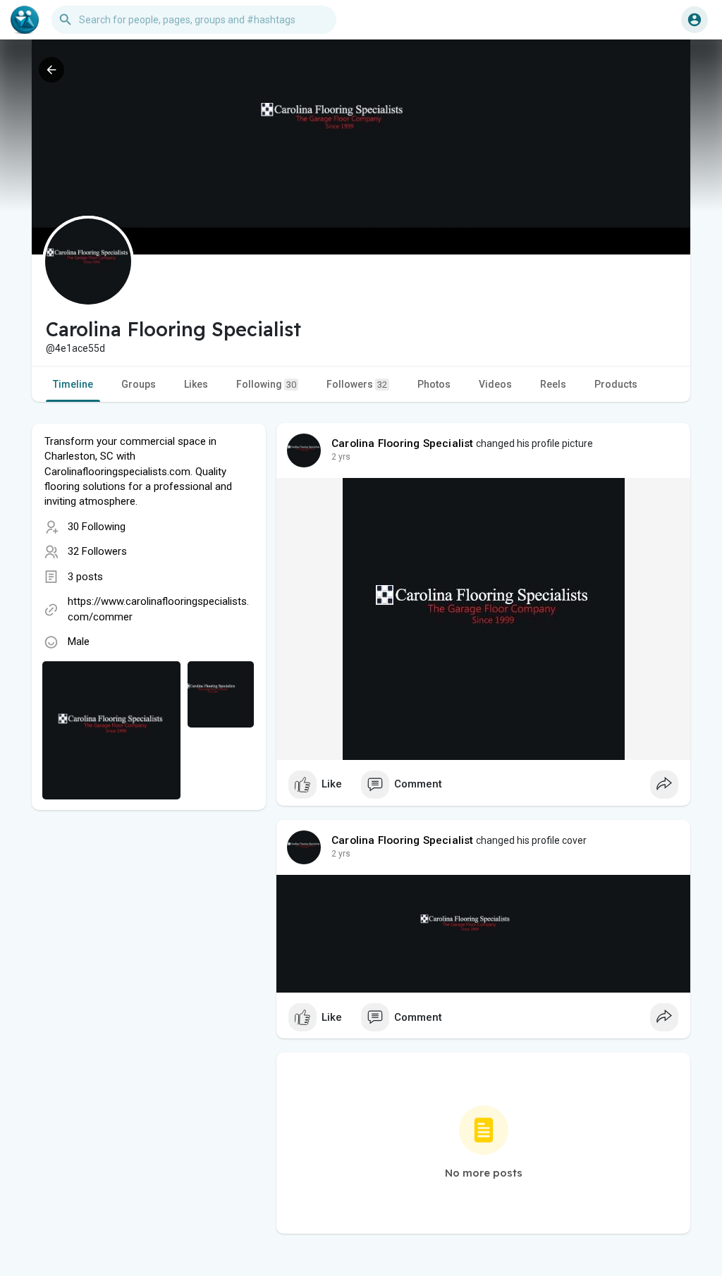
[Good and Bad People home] (25, 20)
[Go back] (51, 69)
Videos (495, 384)
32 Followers (97, 551)
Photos (434, 384)
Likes (196, 384)
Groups (138, 384)
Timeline (73, 384)
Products (615, 384)
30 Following (97, 526)
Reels (553, 384)
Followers (356, 384)
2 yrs (340, 457)
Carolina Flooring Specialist (402, 443)
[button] (694, 19)
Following (266, 384)
